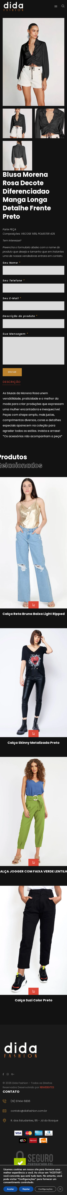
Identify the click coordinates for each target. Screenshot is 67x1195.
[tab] (12, 382)
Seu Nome (11, 263)
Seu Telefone (14, 280)
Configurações (45, 1189)
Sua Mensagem (15, 334)
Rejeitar (26, 1189)
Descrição (12, 382)
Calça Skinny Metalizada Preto (33, 742)
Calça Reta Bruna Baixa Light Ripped (34, 613)
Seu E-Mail (12, 298)
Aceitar (10, 1189)
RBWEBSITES (47, 1087)
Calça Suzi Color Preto (33, 1000)
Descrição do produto (20, 316)
